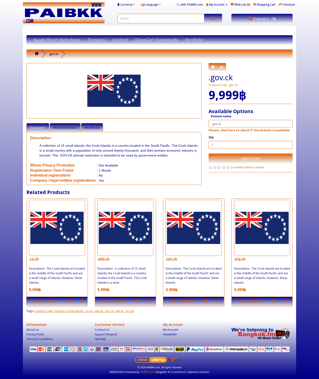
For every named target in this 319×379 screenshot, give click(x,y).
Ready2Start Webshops (57, 40)
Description (38, 128)
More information (65, 128)
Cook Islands (74, 311)
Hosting (120, 40)
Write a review (254, 167)
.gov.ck (53, 54)
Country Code (43, 311)
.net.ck (171, 259)
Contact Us (102, 330)
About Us (32, 330)
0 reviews (237, 167)
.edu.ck (103, 259)
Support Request (106, 334)
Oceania (59, 311)
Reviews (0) (92, 128)
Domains (96, 40)
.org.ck (240, 259)
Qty (211, 137)
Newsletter (170, 334)
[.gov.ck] (114, 90)
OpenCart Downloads (156, 40)
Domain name (221, 116)
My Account (170, 330)
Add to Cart (250, 158)
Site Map (100, 339)
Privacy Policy (35, 334)
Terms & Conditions (39, 339)
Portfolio (194, 40)
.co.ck (34, 259)
